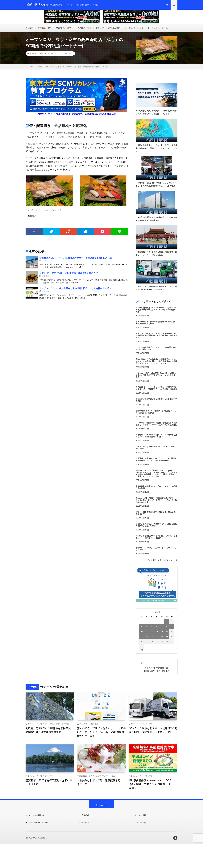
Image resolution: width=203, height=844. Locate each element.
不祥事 (58, 724)
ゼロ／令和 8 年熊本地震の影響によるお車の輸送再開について (156, 513)
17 (141, 636)
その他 (165, 28)
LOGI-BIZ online (39, 838)
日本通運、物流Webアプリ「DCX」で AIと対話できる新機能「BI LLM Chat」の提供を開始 (156, 459)
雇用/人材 (100, 28)
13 (156, 631)
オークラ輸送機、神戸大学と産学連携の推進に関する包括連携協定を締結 (156, 322)
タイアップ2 (147, 724)
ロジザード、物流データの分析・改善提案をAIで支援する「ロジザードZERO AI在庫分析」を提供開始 (156, 424)
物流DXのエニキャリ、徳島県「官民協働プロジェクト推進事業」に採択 (156, 412)
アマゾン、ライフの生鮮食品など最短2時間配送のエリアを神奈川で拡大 (75, 288)
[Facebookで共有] (34, 231)
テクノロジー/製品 (83, 28)
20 (156, 636)
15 (167, 631)
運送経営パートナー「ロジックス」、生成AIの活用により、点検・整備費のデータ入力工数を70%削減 (156, 388)
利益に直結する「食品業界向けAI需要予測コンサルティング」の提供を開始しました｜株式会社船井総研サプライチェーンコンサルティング (156, 361)
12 (151, 631)
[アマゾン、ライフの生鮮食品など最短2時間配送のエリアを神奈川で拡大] (32, 293)
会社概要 (85, 822)
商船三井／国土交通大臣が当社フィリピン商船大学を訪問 (156, 400)
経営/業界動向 (114, 28)
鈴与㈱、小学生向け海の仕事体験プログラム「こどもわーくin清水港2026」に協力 (156, 537)
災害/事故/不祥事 (63, 28)
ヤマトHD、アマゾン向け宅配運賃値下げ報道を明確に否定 (68, 273)
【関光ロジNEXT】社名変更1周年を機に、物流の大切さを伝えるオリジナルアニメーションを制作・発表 (156, 375)
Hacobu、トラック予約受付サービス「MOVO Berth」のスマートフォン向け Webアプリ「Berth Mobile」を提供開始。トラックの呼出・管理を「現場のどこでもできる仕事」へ (156, 473)
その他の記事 (96, 776)
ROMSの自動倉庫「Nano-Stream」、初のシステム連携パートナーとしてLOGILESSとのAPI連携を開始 (156, 310)
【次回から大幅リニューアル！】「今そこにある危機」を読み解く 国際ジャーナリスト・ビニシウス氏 (156, 148)
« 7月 (141, 649)
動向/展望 (65, 724)
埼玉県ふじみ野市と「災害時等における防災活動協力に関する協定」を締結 (156, 525)
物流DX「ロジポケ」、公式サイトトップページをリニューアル (156, 549)
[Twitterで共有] (51, 231)
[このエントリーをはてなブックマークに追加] (85, 231)
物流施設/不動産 (45, 28)
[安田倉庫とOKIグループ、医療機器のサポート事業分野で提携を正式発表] (32, 262)
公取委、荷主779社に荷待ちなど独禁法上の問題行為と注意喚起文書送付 (49, 730)
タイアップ (152, 28)
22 (167, 636)
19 (151, 636)
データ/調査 (130, 28)
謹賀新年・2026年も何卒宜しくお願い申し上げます (49, 782)
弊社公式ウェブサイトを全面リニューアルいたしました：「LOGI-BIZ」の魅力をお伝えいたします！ (101, 732)
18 (146, 636)
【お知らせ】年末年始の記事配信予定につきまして (101, 782)
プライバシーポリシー (38, 822)
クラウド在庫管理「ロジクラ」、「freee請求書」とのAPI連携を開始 (156, 348)
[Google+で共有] (68, 231)
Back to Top (101, 805)
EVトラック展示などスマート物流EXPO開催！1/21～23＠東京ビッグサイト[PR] (153, 730)
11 (146, 631)
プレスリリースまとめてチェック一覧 (162, 560)
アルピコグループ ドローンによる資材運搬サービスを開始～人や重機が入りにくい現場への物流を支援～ (156, 335)
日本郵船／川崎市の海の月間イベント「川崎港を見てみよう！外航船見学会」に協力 (156, 436)
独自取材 (29, 28)
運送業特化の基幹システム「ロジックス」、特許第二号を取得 (156, 487)
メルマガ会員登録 (36, 815)
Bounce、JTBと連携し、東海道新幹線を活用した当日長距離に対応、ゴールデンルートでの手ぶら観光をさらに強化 (156, 500)
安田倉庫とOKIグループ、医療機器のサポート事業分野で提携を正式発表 (75, 257)
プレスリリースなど (64, 53)
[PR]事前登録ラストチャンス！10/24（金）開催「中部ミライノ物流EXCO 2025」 (150, 784)
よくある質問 (140, 815)
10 (141, 631)
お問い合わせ (140, 822)
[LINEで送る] (119, 231)
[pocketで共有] (102, 231)
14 (162, 631)
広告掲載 (85, 815)
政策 (141, 28)
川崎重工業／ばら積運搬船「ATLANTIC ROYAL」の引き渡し (156, 447)
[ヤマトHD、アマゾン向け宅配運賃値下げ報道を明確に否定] (32, 277)
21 (162, 636)
